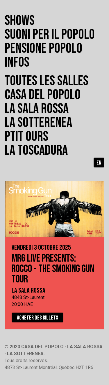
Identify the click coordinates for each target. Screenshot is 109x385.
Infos (17, 62)
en (99, 162)
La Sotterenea (38, 122)
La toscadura (36, 150)
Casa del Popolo (43, 95)
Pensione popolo (43, 48)
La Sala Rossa (37, 109)
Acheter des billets (37, 317)
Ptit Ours (26, 136)
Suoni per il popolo (50, 34)
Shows (20, 20)
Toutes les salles (46, 81)
